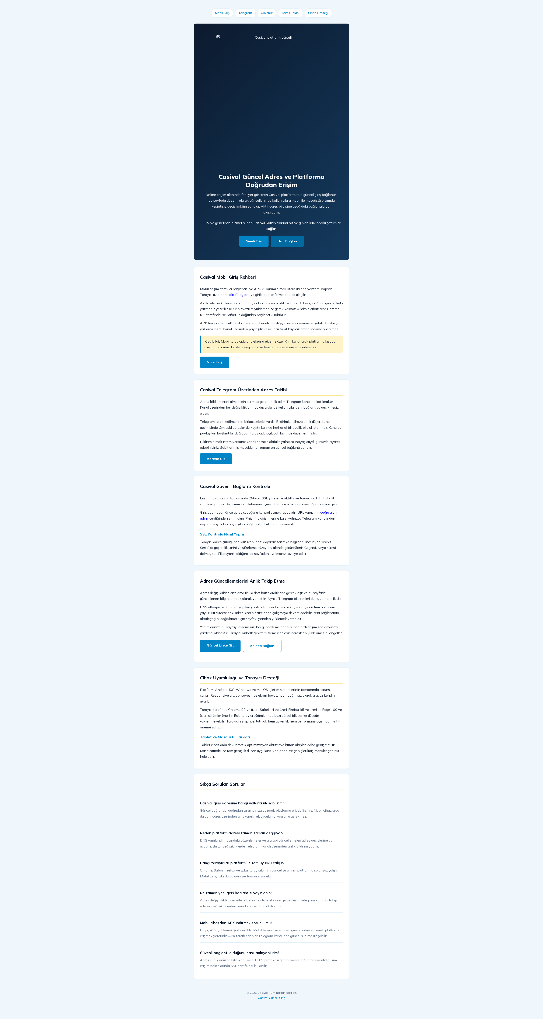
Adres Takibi (290, 13)
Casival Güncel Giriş (271, 998)
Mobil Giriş (222, 13)
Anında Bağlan (262, 646)
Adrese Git (216, 459)
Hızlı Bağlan (287, 241)
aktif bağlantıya (241, 294)
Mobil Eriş (214, 362)
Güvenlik (267, 13)
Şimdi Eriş (254, 241)
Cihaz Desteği (318, 13)
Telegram (245, 13)
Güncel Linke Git (220, 645)
